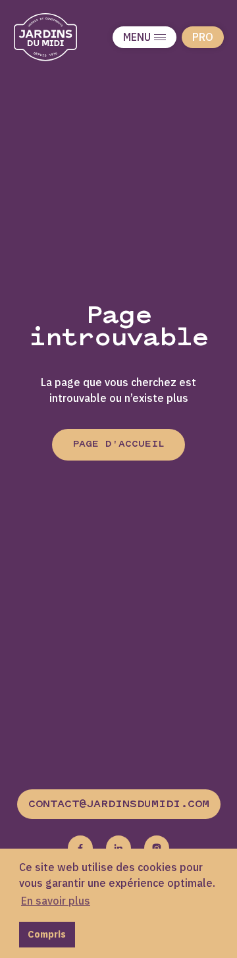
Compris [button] (47, 934)
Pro (202, 36)
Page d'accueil (118, 444)
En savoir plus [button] (55, 900)
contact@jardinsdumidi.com (118, 804)
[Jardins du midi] (59, 37)
